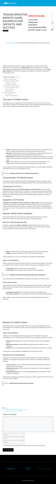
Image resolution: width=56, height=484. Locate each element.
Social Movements (9, 90)
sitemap (28, 468)
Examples (5, 30)
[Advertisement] (28, 55)
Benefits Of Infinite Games (9, 92)
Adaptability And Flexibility (11, 84)
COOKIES (28, 467)
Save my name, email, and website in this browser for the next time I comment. (24, 445)
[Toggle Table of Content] (17, 77)
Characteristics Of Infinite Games (11, 81)
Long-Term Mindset (9, 94)
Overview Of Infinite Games (10, 79)
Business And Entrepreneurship (12, 87)
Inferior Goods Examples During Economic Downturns (16, 409)
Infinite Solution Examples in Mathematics (13, 411)
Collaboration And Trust (10, 82)
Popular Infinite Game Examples (11, 86)
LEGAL (28, 470)
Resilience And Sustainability (11, 95)
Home (7, 43)
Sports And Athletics (9, 89)
